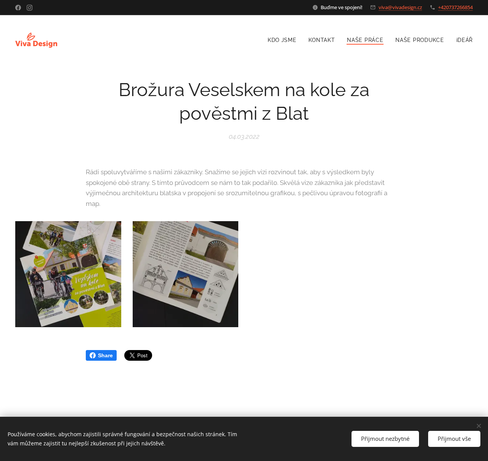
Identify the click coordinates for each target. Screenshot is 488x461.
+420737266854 (455, 7)
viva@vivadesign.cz (400, 7)
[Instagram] (29, 7)
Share (105, 355)
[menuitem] (284, 40)
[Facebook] (18, 7)
